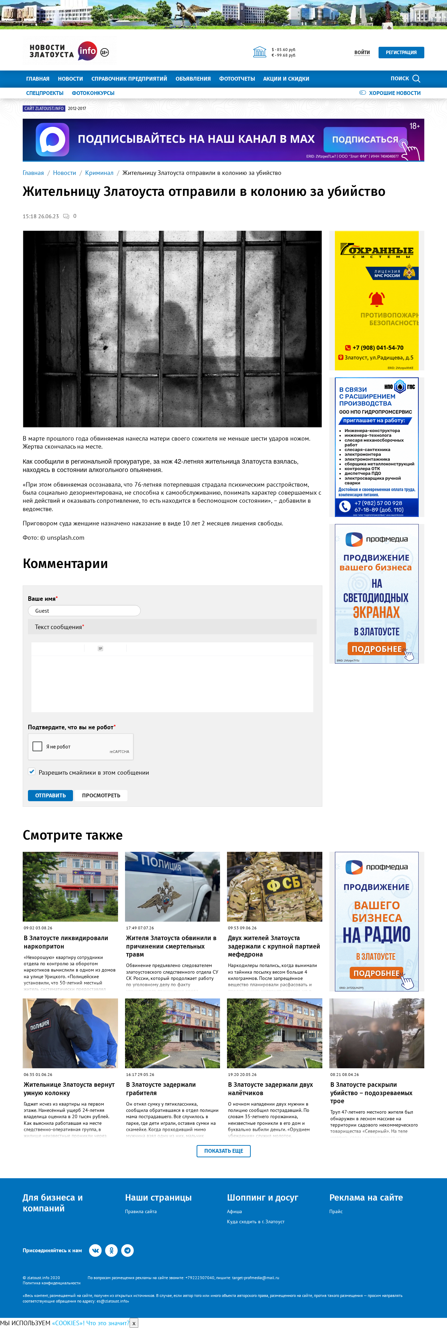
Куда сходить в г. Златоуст (256, 1221)
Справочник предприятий (129, 78)
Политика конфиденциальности (52, 1282)
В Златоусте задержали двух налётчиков (270, 1089)
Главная (38, 78)
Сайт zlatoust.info (44, 108)
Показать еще (223, 1151)
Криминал (99, 173)
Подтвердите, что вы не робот (72, 727)
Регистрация (401, 53)
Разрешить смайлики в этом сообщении (94, 772)
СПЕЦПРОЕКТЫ (45, 92)
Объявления (193, 78)
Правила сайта (141, 1211)
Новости (70, 78)
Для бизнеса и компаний (53, 1203)
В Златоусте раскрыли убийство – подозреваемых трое (371, 1093)
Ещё (323, 78)
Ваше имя (43, 599)
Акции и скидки (286, 78)
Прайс (336, 1211)
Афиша (234, 1211)
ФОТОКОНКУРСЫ (93, 92)
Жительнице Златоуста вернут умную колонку (69, 1089)
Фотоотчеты (237, 78)
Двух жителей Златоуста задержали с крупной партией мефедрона (274, 946)
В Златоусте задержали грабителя (161, 1089)
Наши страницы (158, 1197)
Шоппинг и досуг (262, 1197)
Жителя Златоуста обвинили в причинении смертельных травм (171, 946)
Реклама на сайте (366, 1197)
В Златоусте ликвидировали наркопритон (66, 942)
